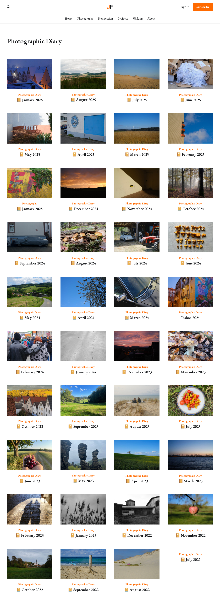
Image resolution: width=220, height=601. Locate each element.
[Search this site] (8, 6)
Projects (123, 18)
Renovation (105, 18)
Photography (85, 18)
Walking (138, 18)
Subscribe (203, 7)
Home (69, 18)
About (151, 18)
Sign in (185, 7)
